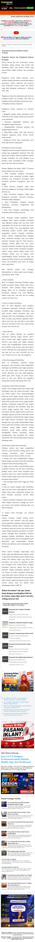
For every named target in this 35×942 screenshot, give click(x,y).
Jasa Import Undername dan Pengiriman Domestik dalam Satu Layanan (16, 714)
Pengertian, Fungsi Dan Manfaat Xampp (21, 622)
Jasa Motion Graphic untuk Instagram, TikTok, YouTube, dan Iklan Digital (15, 699)
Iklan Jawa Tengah (7, 932)
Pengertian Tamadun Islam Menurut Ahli (21, 633)
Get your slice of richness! (9, 859)
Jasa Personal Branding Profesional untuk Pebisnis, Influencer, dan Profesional (16, 710)
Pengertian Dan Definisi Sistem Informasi (21, 657)
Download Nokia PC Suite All (10, 867)
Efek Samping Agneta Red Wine (16, 851)
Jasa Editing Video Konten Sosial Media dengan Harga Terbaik (16, 702)
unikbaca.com (18, 938)
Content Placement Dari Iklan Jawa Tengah (19, 875)
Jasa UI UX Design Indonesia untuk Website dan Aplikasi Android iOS (17, 706)
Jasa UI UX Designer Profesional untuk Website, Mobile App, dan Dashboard (16, 759)
